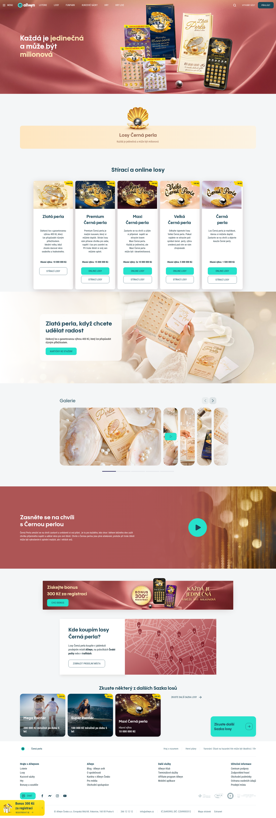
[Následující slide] (212, 400)
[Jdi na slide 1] (109, 471)
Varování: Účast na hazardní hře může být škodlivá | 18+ (230, 748)
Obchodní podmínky (241, 776)
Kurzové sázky (90, 5)
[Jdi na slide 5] (167, 471)
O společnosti (94, 772)
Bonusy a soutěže (29, 784)
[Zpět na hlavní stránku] (26, 5)
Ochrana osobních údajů (243, 780)
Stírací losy (95, 279)
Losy (56, 5)
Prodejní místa (238, 784)
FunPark (70, 5)
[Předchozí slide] (205, 400)
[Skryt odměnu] (42, 808)
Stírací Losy (53, 271)
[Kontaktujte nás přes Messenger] (50, 796)
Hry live (119, 5)
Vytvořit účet (248, 5)
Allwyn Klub (164, 768)
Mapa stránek (204, 811)
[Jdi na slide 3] (138, 471)
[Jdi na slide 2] (124, 471)
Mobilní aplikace (166, 780)
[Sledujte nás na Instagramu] (57, 796)
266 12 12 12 (127, 811)
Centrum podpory (240, 768)
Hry (106, 5)
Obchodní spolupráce (98, 784)
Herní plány (191, 748)
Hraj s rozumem (171, 748)
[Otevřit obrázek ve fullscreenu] (156, 460)
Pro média (92, 780)
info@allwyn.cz (147, 811)
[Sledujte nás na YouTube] (65, 796)
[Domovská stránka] (23, 749)
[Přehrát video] (197, 527)
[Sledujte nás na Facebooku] (42, 796)
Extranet (218, 811)
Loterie (43, 5)
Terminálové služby (168, 772)
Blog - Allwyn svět (96, 768)
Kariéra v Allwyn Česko (98, 776)
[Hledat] (235, 5)
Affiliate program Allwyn (170, 776)
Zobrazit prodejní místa (87, 663)
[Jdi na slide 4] (153, 471)
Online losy (95, 270)
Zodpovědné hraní (240, 772)
